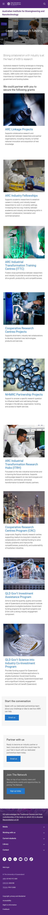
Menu (3, 4)
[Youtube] (20, 859)
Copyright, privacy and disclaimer (14, 896)
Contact (6, 850)
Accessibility (7, 900)
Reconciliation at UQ (11, 820)
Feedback (6, 909)
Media (5, 827)
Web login (6, 867)
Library (5, 844)
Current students (9, 838)
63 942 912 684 (11, 879)
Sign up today (15, 791)
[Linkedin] (10, 859)
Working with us (9, 832)
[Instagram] (26, 859)
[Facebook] (4, 859)
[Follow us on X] (15, 859)
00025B (11, 883)
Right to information (10, 905)
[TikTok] (31, 859)
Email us (11, 717)
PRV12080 (12, 887)
